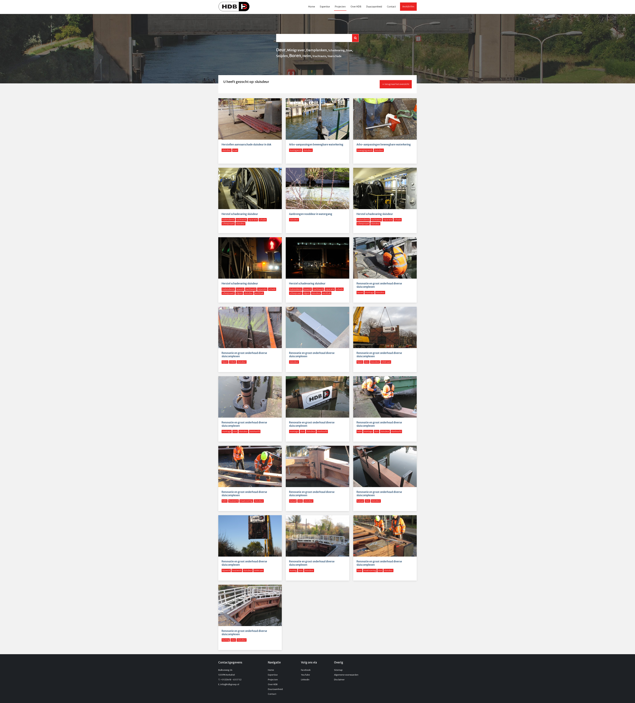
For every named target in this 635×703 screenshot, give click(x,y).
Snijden (282, 56)
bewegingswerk (365, 150)
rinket (232, 362)
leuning (293, 570)
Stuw (349, 50)
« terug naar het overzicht (395, 84)
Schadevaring (336, 50)
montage (369, 292)
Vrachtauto (319, 56)
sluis (367, 362)
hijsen (225, 362)
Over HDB (356, 6)
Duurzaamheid (374, 6)
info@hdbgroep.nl (229, 684)
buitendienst (228, 219)
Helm (306, 56)
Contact (391, 6)
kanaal (293, 501)
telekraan (385, 362)
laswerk (240, 289)
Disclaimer (339, 679)
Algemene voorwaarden (346, 674)
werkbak (259, 293)
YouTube (305, 674)
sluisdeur (226, 150)
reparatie (252, 219)
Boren (295, 55)
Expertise (325, 6)
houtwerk (233, 501)
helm (359, 431)
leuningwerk (295, 150)
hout (359, 570)
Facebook (306, 670)
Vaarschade (334, 56)
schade (262, 219)
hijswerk (226, 570)
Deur (281, 49)
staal (235, 150)
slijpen (239, 293)
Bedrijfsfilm (408, 6)
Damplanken (316, 50)
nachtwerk (241, 219)
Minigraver (296, 50)
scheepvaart (228, 223)
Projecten (340, 6)
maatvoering (246, 501)
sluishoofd (255, 431)
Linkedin (305, 679)
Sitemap (338, 670)
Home (311, 6)
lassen (360, 292)
